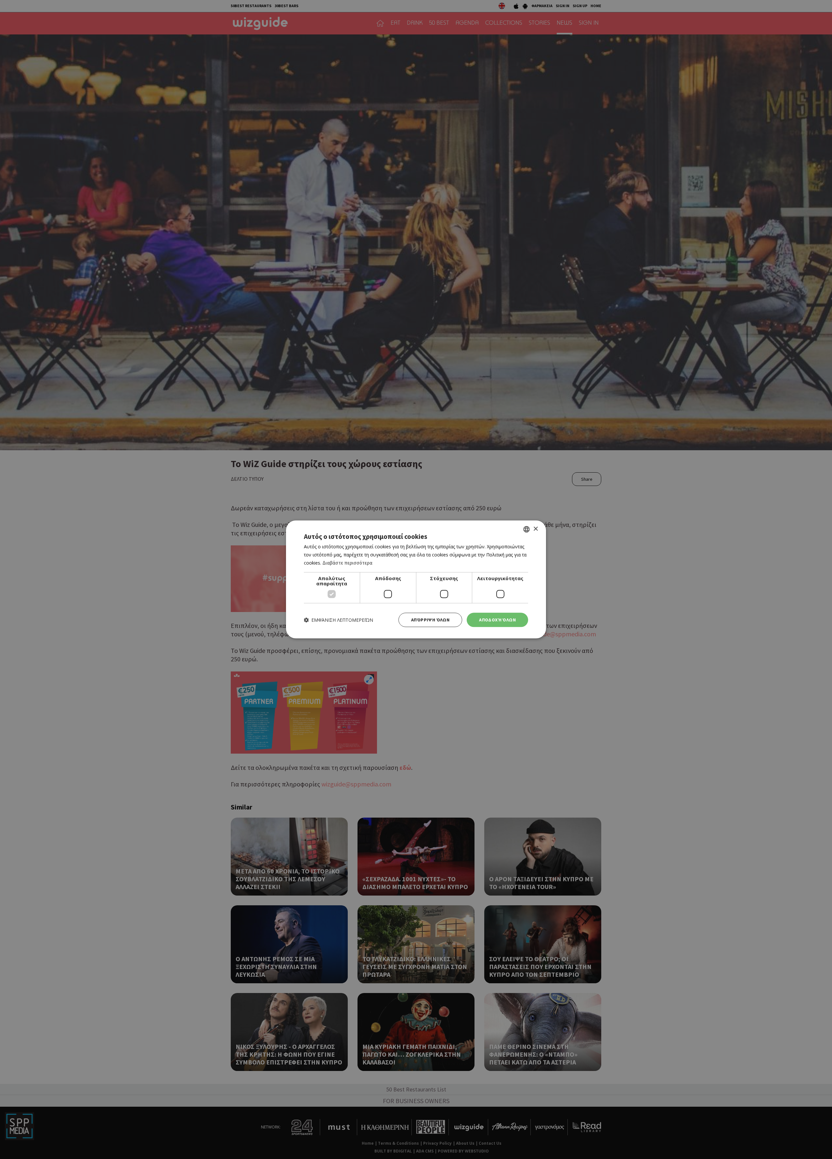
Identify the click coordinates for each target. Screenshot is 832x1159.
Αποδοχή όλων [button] (497, 620)
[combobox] (526, 529)
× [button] (535, 529)
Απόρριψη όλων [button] (430, 620)
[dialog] (416, 579)
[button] (338, 620)
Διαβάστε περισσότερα (347, 563)
